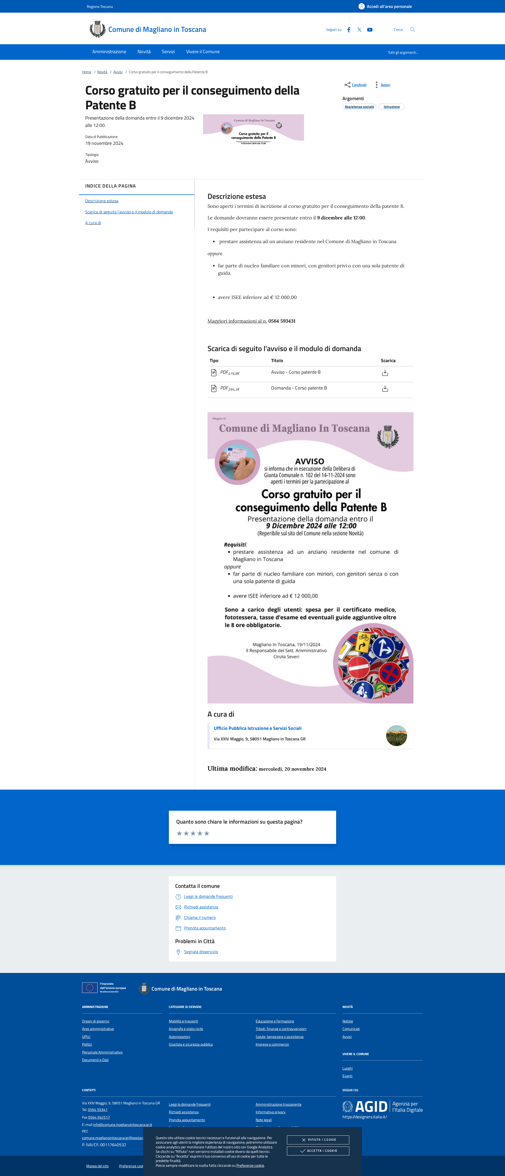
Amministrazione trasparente (278, 1104)
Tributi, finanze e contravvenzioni (281, 1029)
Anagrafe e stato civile (186, 1029)
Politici (87, 1044)
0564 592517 (99, 1117)
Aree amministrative (98, 1029)
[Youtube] (367, 29)
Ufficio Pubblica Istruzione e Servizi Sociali (258, 728)
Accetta (322, 1150)
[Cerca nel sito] (412, 29)
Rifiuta (322, 1139)
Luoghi (347, 1068)
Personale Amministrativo (102, 1052)
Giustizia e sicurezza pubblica (191, 1044)
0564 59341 (98, 1110)
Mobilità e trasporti (183, 1021)
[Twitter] (357, 29)
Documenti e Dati (95, 1060)
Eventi (347, 1076)
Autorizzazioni (179, 1037)
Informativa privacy (271, 1112)
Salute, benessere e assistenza (280, 1037)
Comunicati (351, 1029)
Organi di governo (95, 1021)
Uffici (86, 1037)
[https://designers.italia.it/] (382, 1107)
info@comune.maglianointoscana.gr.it (122, 1125)
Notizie (347, 1021)
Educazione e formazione (275, 1021)
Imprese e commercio (272, 1044)
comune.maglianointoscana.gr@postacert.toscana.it (122, 1138)
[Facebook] (346, 29)
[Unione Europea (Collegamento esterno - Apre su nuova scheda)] (105, 988)
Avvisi (118, 72)
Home (86, 72)
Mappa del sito (97, 1166)
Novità (102, 72)
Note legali (264, 1120)
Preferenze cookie (250, 1165)
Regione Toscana (100, 6)
